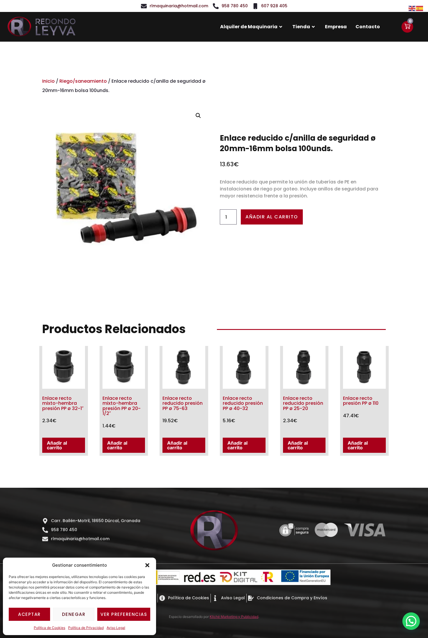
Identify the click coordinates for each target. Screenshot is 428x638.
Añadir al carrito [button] (57, 445)
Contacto (368, 26)
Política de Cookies (49, 627)
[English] (412, 8)
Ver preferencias (123, 614)
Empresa (336, 26)
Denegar (74, 614)
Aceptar (29, 614)
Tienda (301, 26)
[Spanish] (420, 8)
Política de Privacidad (86, 627)
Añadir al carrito (271, 216)
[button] (147, 565)
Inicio (48, 81)
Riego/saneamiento (83, 81)
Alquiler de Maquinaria (248, 26)
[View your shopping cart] (407, 27)
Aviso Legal (116, 627)
